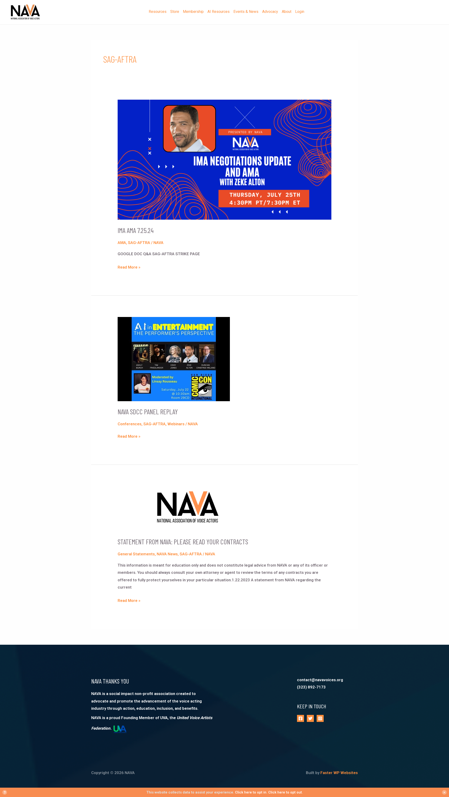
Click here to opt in (250, 792)
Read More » (129, 266)
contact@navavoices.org (320, 679)
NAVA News (167, 554)
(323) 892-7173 (311, 687)
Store (174, 11)
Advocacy (270, 11)
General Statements (136, 554)
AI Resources (218, 11)
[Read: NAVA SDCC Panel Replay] (174, 358)
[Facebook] (300, 718)
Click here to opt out (285, 792)
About (286, 11)
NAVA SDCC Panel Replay (148, 411)
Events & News (245, 11)
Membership (193, 11)
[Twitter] (310, 718)
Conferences (129, 424)
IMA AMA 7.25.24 (136, 230)
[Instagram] (320, 718)
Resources (158, 11)
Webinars (176, 424)
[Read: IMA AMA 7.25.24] (224, 159)
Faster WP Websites (339, 772)
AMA (122, 242)
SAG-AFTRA (139, 242)
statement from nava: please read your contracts (183, 541)
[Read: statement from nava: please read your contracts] (188, 508)
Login (299, 11)
